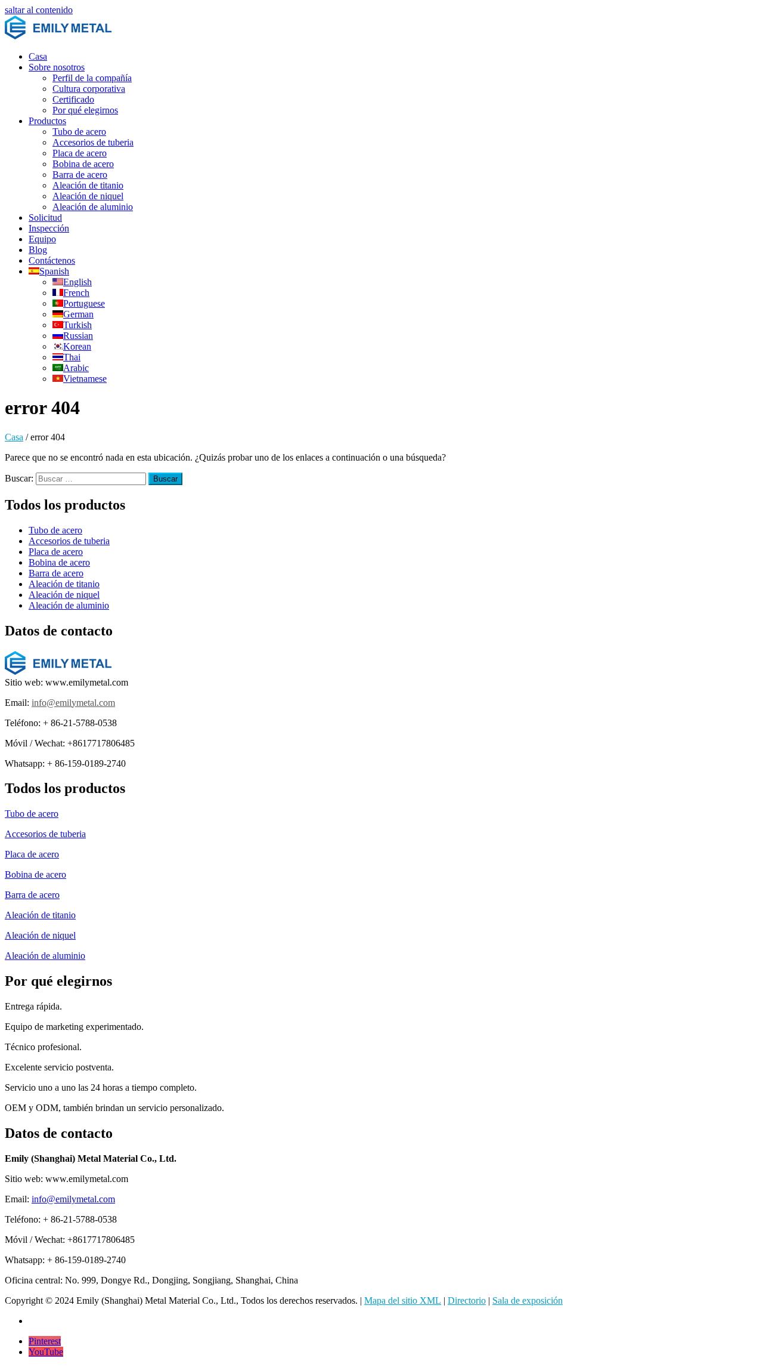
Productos (47, 121)
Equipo (42, 239)
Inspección (49, 228)
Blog (38, 250)
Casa (38, 56)
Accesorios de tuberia (93, 142)
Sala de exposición (527, 1300)
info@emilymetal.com (73, 703)
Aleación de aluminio (92, 207)
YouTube (46, 1352)
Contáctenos (52, 260)
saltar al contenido (39, 10)
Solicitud (45, 217)
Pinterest (45, 1341)
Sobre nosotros (57, 67)
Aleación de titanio (87, 185)
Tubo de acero (79, 131)
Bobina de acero (83, 164)
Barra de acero (79, 174)
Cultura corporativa (88, 89)
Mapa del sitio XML (402, 1300)
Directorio (467, 1300)
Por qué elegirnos (85, 110)
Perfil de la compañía (92, 78)
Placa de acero (79, 153)
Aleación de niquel (87, 196)
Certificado (73, 99)
